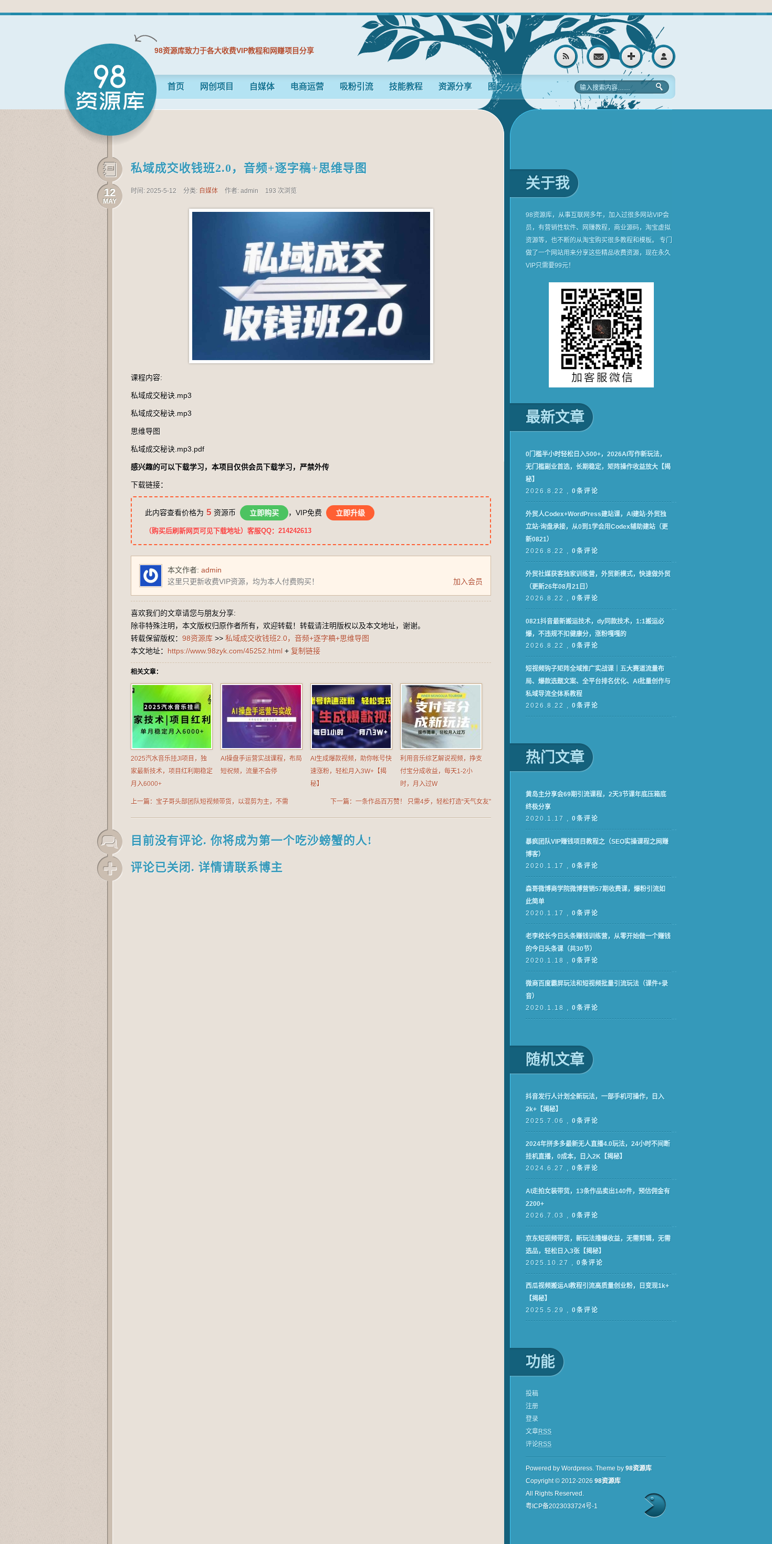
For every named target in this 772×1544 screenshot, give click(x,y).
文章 (538, 1431)
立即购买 (264, 512)
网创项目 (217, 86)
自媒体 (262, 86)
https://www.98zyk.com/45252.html (225, 651)
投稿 (532, 1393)
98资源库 (110, 94)
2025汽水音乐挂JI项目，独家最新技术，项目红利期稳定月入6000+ (172, 771)
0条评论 (585, 491)
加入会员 (468, 581)
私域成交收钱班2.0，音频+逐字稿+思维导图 (249, 168)
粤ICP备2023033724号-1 (562, 1506)
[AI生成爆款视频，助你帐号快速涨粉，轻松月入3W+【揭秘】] (351, 747)
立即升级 (350, 512)
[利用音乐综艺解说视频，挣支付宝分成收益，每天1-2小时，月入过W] (441, 747)
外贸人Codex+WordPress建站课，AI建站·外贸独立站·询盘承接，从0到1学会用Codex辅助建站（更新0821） (597, 526)
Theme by (624, 1468)
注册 (631, 56)
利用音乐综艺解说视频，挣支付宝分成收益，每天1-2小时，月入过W (441, 771)
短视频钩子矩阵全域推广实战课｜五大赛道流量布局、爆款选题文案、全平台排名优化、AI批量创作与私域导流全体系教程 (598, 681)
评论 (538, 1444)
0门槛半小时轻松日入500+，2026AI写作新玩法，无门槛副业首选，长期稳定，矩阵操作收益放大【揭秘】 (598, 467)
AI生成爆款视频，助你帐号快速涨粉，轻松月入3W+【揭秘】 (351, 771)
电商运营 (307, 86)
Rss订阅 (566, 56)
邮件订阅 (598, 56)
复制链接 (305, 651)
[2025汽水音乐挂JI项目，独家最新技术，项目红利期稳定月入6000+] (172, 747)
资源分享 (455, 86)
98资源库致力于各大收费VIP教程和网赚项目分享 (234, 50)
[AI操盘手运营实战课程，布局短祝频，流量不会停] (261, 747)
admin (211, 570)
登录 (663, 56)
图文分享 (504, 86)
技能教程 (406, 86)
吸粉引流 (356, 86)
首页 (176, 86)
